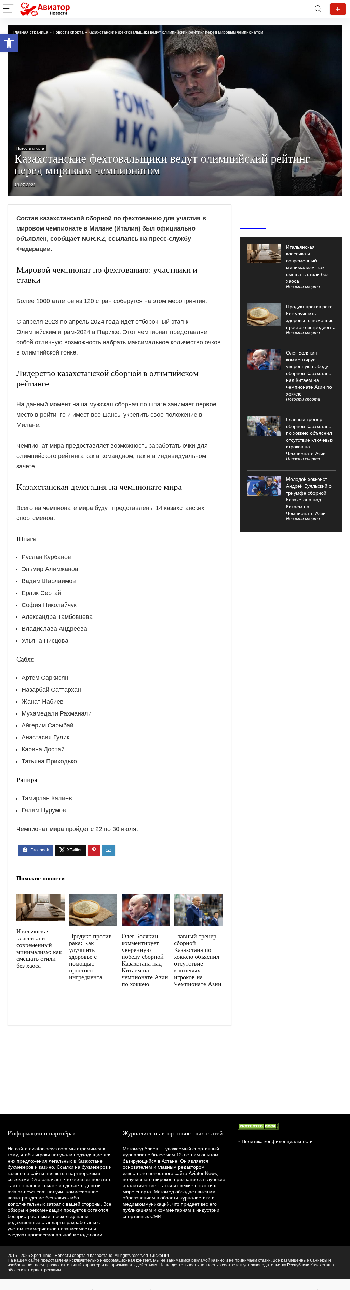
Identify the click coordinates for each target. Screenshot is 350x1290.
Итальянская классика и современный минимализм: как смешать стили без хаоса (39, 948)
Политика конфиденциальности (277, 1141)
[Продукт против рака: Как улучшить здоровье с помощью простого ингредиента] (93, 899)
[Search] (318, 9)
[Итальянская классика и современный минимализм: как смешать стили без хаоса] (40, 899)
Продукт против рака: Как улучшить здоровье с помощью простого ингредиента (90, 957)
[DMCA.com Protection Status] (258, 1125)
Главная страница (30, 32)
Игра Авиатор (338, 9)
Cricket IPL (160, 1255)
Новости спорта (68, 32)
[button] (9, 43)
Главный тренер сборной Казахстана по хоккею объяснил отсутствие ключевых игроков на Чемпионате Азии (197, 960)
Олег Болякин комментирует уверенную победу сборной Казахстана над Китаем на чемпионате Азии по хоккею (145, 960)
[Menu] (8, 9)
